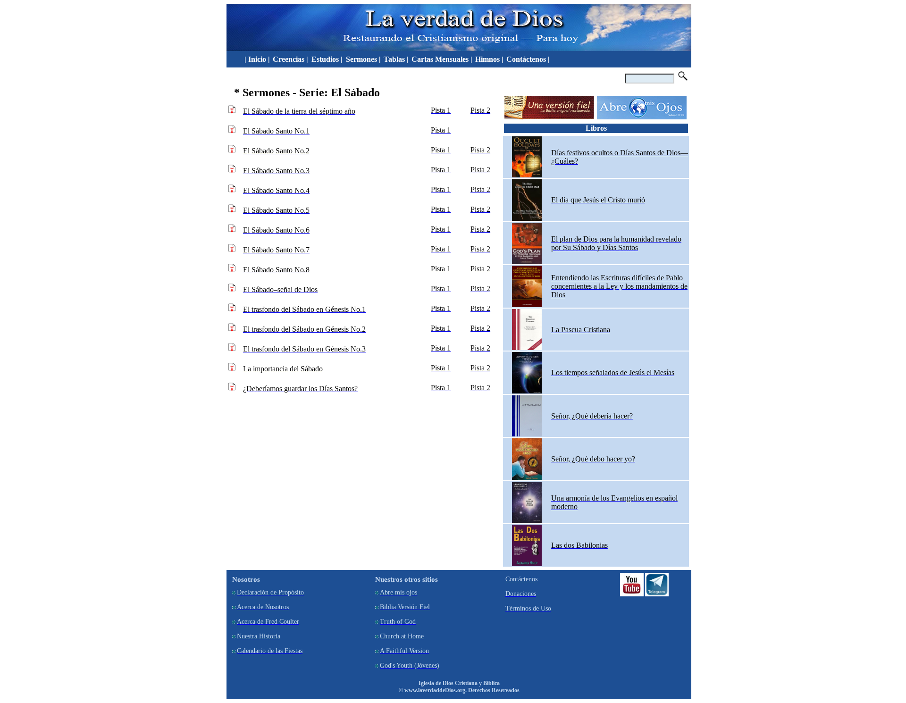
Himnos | (489, 59)
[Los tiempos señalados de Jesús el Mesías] (527, 391)
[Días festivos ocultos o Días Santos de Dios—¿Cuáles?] (527, 175)
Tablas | (396, 59)
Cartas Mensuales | (441, 59)
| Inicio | (255, 59)
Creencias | (291, 59)
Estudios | (327, 59)
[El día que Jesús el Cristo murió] (527, 218)
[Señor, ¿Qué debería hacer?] (527, 434)
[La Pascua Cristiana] (527, 348)
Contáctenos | (528, 59)
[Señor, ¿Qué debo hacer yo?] (527, 477)
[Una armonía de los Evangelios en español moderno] (527, 520)
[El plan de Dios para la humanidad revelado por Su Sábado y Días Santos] (527, 261)
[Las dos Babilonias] (527, 564)
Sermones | (363, 59)
